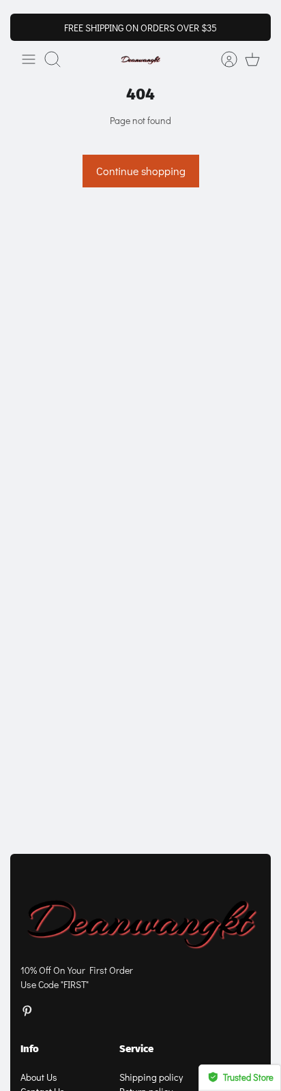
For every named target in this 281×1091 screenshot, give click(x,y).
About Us (38, 1077)
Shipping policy (151, 1077)
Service (136, 1049)
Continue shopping (141, 171)
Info (29, 1049)
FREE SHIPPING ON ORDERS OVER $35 (140, 27)
